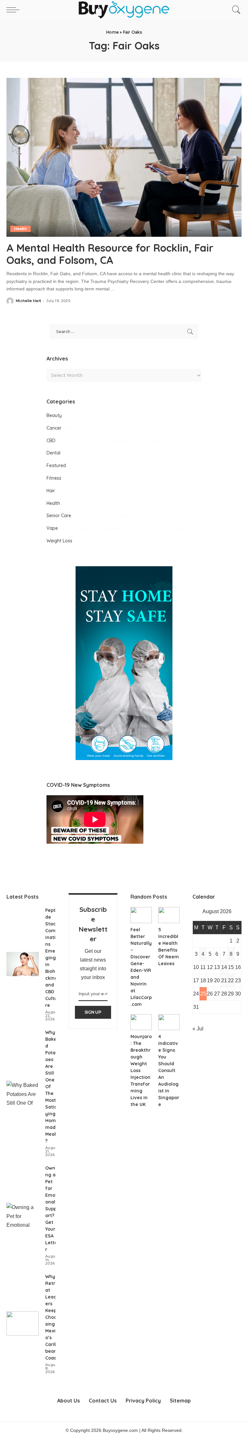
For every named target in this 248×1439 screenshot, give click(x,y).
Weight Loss (59, 541)
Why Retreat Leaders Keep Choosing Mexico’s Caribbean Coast (51, 1317)
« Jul (197, 1028)
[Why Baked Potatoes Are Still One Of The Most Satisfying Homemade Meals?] (22, 1093)
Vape (52, 528)
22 (231, 980)
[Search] (235, 9)
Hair (50, 491)
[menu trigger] (14, 9)
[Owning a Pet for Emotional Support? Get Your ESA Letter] (22, 1215)
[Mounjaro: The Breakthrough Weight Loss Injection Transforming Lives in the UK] (141, 1022)
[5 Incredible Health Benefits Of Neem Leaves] (169, 915)
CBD (51, 440)
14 (224, 967)
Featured (56, 465)
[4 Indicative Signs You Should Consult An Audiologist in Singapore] (169, 1022)
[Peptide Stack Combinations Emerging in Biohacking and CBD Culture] (22, 964)
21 (224, 980)
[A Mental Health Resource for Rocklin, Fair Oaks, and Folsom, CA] (124, 157)
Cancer (53, 428)
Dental (53, 453)
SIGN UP (93, 1012)
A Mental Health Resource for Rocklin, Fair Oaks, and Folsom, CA (109, 253)
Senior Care (58, 515)
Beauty (54, 415)
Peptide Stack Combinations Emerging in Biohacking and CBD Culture (51, 957)
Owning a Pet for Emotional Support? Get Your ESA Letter (51, 1208)
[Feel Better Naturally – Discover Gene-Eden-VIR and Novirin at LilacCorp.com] (141, 915)
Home (112, 32)
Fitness (53, 478)
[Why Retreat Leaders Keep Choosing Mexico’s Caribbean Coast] (22, 1323)
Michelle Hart (28, 301)
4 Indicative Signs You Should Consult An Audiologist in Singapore (168, 1070)
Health (20, 228)
